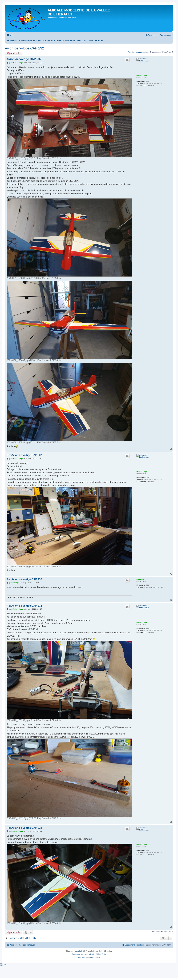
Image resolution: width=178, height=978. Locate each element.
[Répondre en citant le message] (127, 60)
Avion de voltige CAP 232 (24, 48)
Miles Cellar (101, 954)
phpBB (81, 951)
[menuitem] (10, 35)
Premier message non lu (138, 52)
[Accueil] (27, 18)
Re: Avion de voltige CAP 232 (24, 455)
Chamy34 (140, 579)
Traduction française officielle (83, 954)
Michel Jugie (141, 75)
